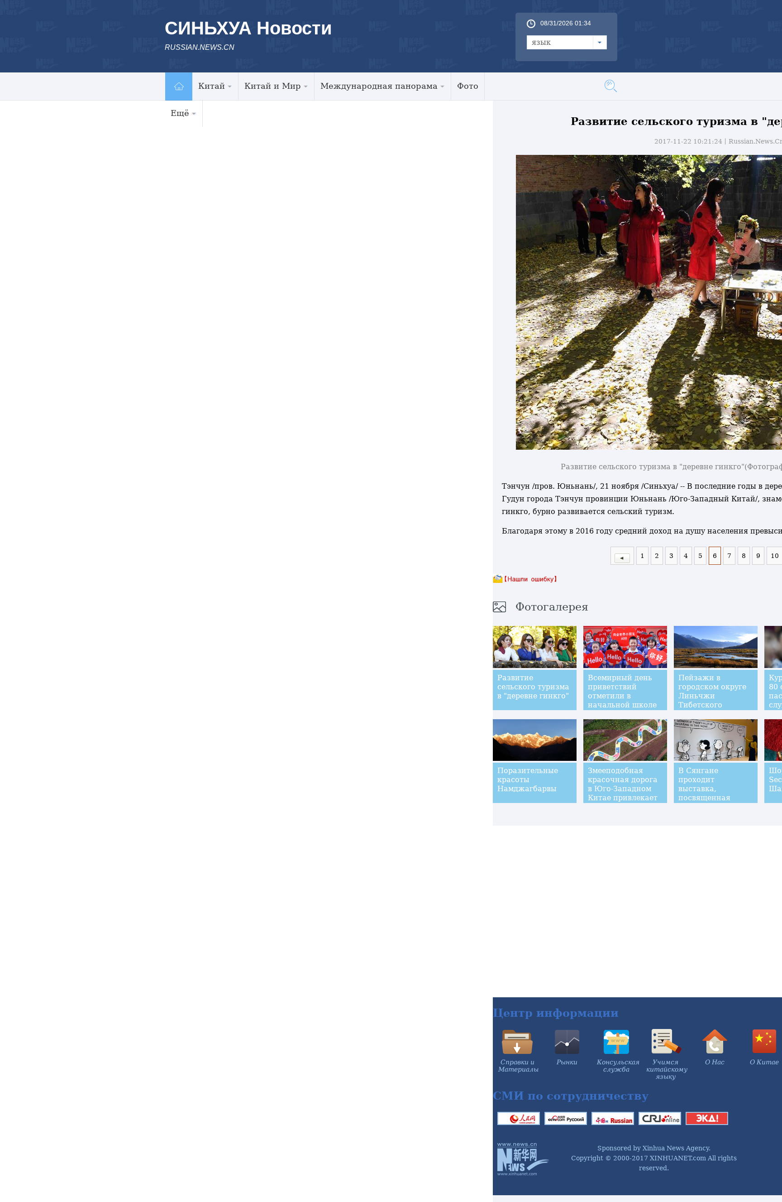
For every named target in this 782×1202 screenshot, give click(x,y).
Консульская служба (618, 1065)
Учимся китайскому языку (666, 1069)
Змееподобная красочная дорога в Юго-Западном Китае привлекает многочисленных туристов (623, 793)
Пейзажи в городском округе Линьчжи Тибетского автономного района (712, 700)
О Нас (715, 1062)
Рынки (567, 1062)
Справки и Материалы (518, 1065)
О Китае (764, 1062)
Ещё (180, 113)
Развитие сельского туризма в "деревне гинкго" (533, 686)
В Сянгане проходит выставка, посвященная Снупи (704, 788)
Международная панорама (379, 86)
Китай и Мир (272, 86)
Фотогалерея (551, 607)
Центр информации (556, 1012)
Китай (211, 86)
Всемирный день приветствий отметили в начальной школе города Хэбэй (622, 695)
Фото (467, 86)
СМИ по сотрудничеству (570, 1095)
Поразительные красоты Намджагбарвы (527, 779)
